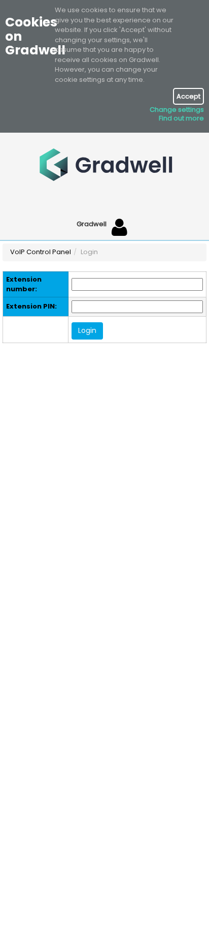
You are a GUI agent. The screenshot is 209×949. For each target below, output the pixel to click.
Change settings (177, 109)
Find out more (181, 118)
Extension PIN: (31, 306)
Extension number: (24, 284)
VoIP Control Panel (40, 252)
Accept (188, 96)
